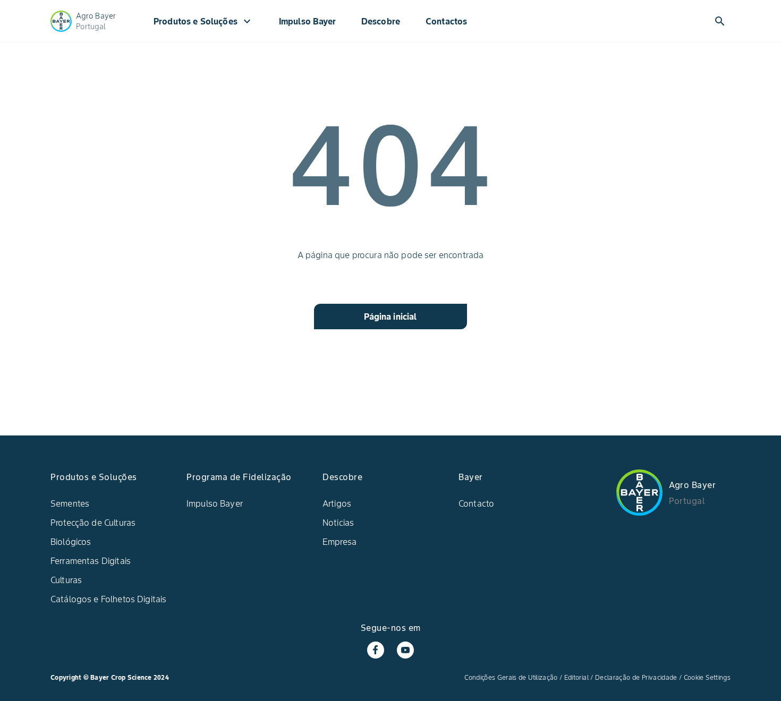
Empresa (339, 541)
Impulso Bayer (307, 21)
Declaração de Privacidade (636, 677)
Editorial (576, 677)
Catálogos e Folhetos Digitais (108, 599)
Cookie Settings (707, 677)
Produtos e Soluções (203, 21)
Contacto (476, 503)
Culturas (66, 580)
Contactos (446, 21)
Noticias (338, 522)
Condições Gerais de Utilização (511, 677)
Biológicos (70, 541)
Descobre (380, 21)
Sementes (69, 503)
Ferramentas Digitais (90, 560)
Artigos (336, 503)
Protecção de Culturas (92, 522)
